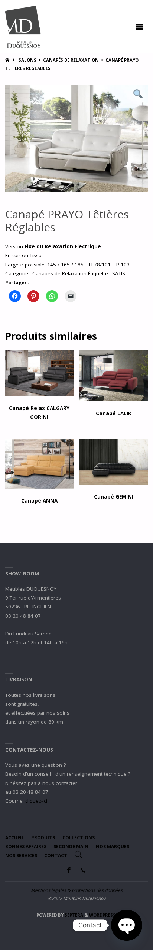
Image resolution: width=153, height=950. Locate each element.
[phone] (83, 870)
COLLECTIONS (78, 838)
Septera (73, 915)
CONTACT (55, 855)
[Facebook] (69, 870)
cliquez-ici (36, 801)
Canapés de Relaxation (71, 60)
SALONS (27, 60)
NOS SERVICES (21, 855)
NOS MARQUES (112, 846)
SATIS (118, 273)
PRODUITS (43, 838)
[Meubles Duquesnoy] (23, 26)
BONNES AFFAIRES (25, 846)
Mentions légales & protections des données (77, 890)
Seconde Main (70, 846)
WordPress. (103, 915)
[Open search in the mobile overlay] (78, 854)
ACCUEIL (14, 838)
